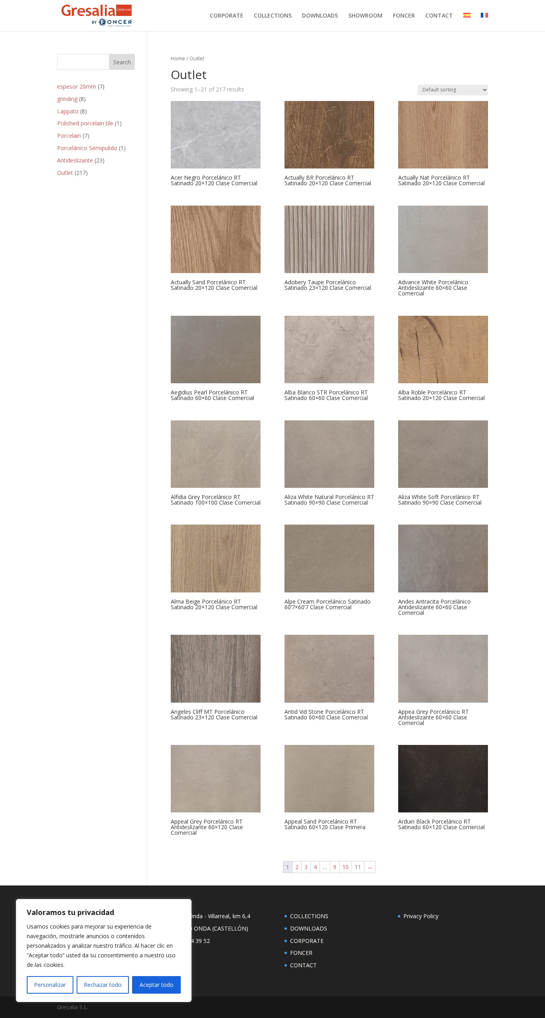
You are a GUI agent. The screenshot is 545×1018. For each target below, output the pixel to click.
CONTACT (439, 16)
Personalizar (50, 984)
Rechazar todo (103, 984)
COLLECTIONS (273, 16)
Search (122, 62)
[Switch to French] (484, 22)
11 (358, 867)
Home (178, 58)
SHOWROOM (365, 16)
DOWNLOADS (320, 16)
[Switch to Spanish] (466, 22)
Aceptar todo (157, 984)
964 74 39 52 (193, 941)
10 (345, 867)
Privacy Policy (420, 916)
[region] (104, 950)
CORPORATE (226, 16)
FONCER (404, 16)
